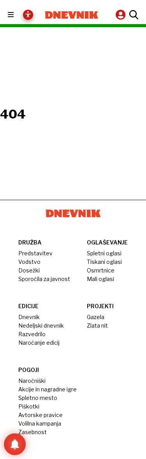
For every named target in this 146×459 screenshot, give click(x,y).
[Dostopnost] (28, 15)
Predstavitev (35, 253)
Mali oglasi (100, 279)
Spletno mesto (37, 397)
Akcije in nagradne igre (47, 389)
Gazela (95, 317)
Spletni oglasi (104, 253)
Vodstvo (29, 261)
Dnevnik (29, 317)
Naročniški (32, 380)
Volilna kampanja (39, 423)
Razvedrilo (32, 334)
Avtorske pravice (40, 415)
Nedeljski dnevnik (41, 325)
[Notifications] (15, 444)
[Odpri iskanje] (132, 14)
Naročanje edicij (39, 342)
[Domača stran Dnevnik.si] (72, 15)
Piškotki (28, 406)
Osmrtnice (100, 270)
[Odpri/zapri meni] (18, 15)
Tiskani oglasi (104, 261)
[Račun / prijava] (121, 14)
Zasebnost (32, 432)
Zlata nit (97, 325)
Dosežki (29, 270)
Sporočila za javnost (44, 279)
